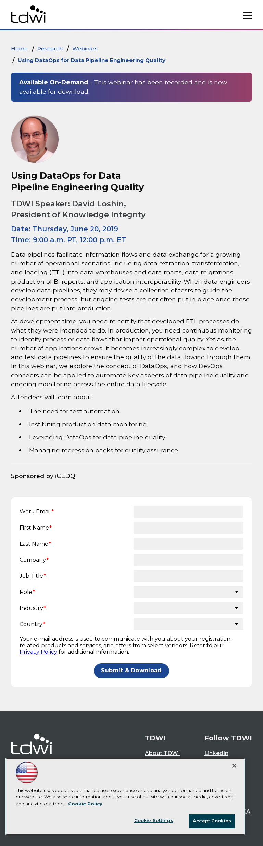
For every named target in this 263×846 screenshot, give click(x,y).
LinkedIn (216, 753)
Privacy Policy (38, 652)
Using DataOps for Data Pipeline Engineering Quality (91, 60)
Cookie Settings (153, 820)
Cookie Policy (85, 803)
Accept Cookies (212, 820)
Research (50, 48)
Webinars (85, 48)
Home (19, 48)
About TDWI (162, 753)
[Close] (234, 765)
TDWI (155, 738)
